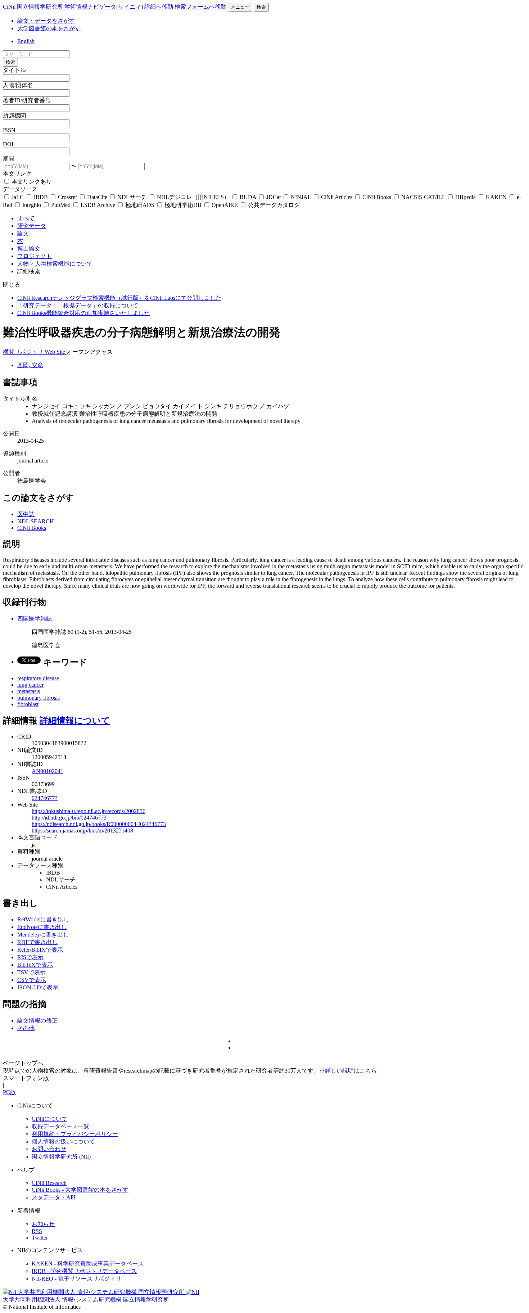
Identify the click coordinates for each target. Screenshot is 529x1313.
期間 (8, 158)
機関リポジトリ (24, 352)
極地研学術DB (183, 205)
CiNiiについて (49, 1119)
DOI (8, 144)
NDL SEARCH (35, 521)
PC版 (9, 1092)
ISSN (9, 130)
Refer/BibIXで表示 (40, 950)
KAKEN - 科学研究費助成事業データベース (88, 1263)
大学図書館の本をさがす (49, 28)
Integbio (31, 205)
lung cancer (30, 685)
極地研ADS (140, 205)
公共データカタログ (273, 205)
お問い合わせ (49, 1149)
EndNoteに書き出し (42, 927)
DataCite (97, 197)
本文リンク (17, 174)
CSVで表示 (31, 980)
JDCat (273, 197)
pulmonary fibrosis (38, 698)
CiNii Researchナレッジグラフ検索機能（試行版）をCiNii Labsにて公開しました (119, 298)
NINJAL (300, 197)
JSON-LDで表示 (37, 987)
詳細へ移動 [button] (158, 7)
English (26, 41)
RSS (37, 1231)
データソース (20, 189)
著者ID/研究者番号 (27, 100)
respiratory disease (38, 678)
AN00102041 (47, 771)
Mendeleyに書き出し (43, 934)
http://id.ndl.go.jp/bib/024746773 (69, 818)
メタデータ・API (54, 1197)
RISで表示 (30, 957)
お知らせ (43, 1224)
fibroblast (28, 704)
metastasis (28, 691)
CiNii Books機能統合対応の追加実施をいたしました (83, 313)
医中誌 (26, 514)
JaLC (17, 197)
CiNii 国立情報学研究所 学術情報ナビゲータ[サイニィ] (73, 7)
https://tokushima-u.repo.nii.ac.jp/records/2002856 (88, 811)
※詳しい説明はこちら (348, 1071)
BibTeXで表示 (35, 965)
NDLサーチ (132, 197)
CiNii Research (49, 1183)
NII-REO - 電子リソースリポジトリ (76, 1279)
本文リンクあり (31, 182)
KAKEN (496, 197)
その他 (26, 1028)
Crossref (67, 197)
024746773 (45, 798)
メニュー (240, 7)
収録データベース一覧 (60, 1126)
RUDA (248, 197)
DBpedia (465, 197)
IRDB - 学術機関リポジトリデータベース (84, 1271)
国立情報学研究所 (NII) (61, 1157)
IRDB (40, 197)
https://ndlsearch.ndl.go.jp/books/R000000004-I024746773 (99, 824)
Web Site (56, 352)
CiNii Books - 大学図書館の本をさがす (80, 1190)
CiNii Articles (337, 197)
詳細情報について (75, 720)
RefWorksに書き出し (43, 919)
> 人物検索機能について (61, 264)
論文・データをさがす (46, 21)
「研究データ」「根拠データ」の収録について (77, 305)
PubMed (61, 205)
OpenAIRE (224, 205)
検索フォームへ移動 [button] (200, 7)
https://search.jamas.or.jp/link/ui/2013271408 (82, 830)
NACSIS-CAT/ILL (423, 197)
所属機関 (14, 115)
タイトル (14, 70)
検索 (261, 7)
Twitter (40, 1238)
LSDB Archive (98, 205)
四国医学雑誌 (34, 618)
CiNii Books (377, 197)
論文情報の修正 (37, 1021)
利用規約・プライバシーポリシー (75, 1134)
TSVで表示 (31, 972)
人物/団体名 (18, 85)
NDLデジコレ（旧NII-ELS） (193, 197)
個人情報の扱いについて (63, 1141)
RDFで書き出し (37, 942)
